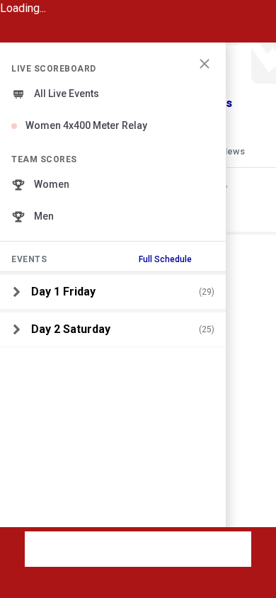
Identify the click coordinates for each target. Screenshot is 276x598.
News (233, 151)
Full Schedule (165, 259)
